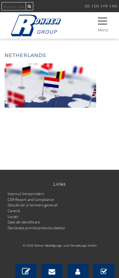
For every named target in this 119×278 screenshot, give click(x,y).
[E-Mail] (52, 271)
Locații (13, 216)
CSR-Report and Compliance (31, 199)
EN (96, 6)
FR (105, 6)
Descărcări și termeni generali (33, 204)
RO (114, 6)
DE (87, 6)
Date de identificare (24, 221)
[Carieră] (77, 271)
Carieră (14, 210)
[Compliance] (103, 271)
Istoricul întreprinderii (26, 193)
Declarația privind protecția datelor (36, 227)
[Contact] (26, 271)
